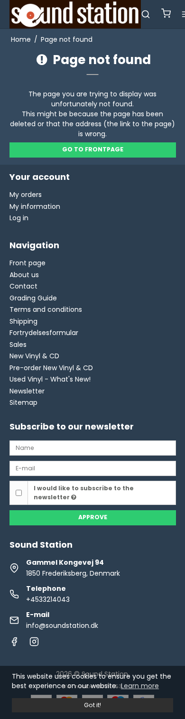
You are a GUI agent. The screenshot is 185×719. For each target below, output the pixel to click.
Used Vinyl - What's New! (50, 379)
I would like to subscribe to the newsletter (84, 492)
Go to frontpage (92, 149)
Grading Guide (33, 298)
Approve (92, 517)
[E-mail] (92, 467)
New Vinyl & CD (34, 356)
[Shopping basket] (166, 14)
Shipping (23, 321)
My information (34, 206)
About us (24, 275)
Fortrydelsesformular (43, 332)
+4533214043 (48, 599)
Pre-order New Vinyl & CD (51, 368)
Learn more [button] (140, 686)
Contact (23, 286)
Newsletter (27, 391)
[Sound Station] (75, 14)
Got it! (92, 705)
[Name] (92, 447)
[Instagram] (34, 644)
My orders (25, 194)
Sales (18, 344)
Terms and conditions (45, 309)
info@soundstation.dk (62, 625)
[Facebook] (14, 644)
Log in (18, 218)
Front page (27, 263)
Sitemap (23, 402)
